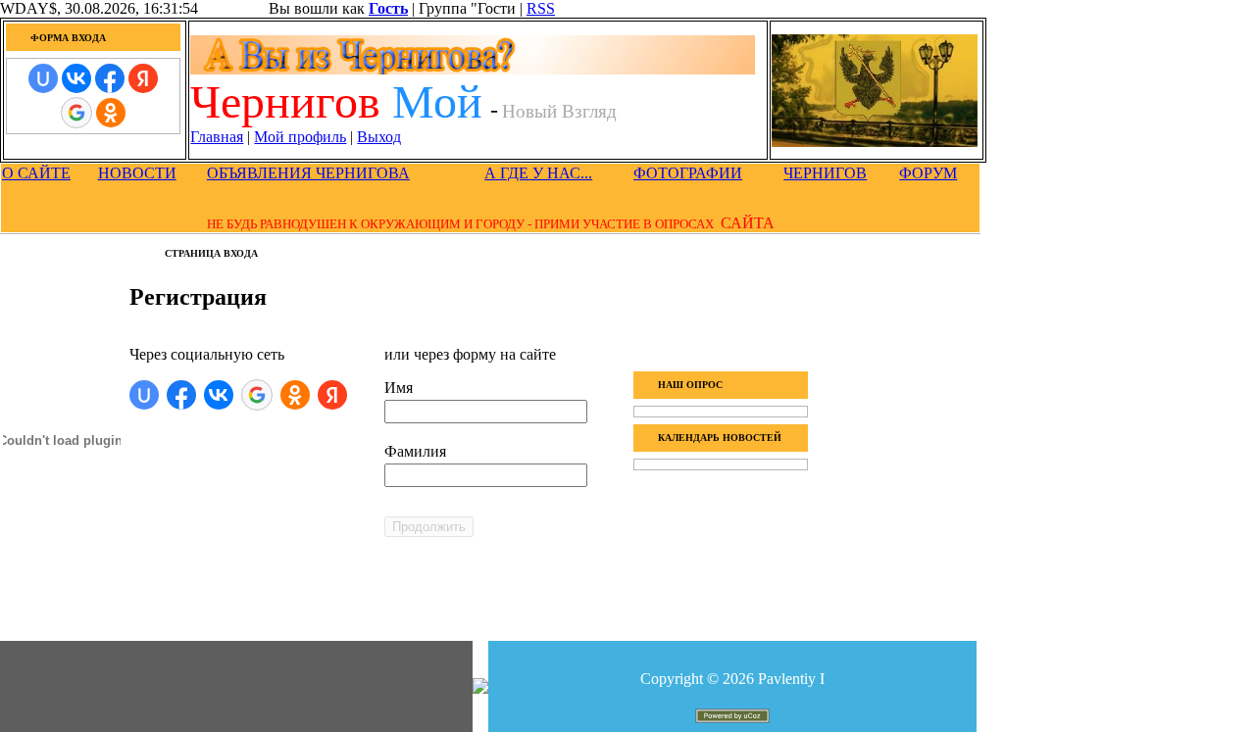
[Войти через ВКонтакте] (76, 78)
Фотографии (687, 173)
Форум (928, 173)
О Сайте (36, 173)
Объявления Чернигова (308, 173)
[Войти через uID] (43, 78)
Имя (398, 387)
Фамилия (415, 451)
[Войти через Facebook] (110, 78)
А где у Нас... (538, 173)
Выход (379, 136)
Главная (216, 136)
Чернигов (825, 173)
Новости (137, 173)
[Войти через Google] (76, 112)
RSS (541, 8)
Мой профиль (300, 136)
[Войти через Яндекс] (143, 78)
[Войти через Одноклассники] (111, 112)
